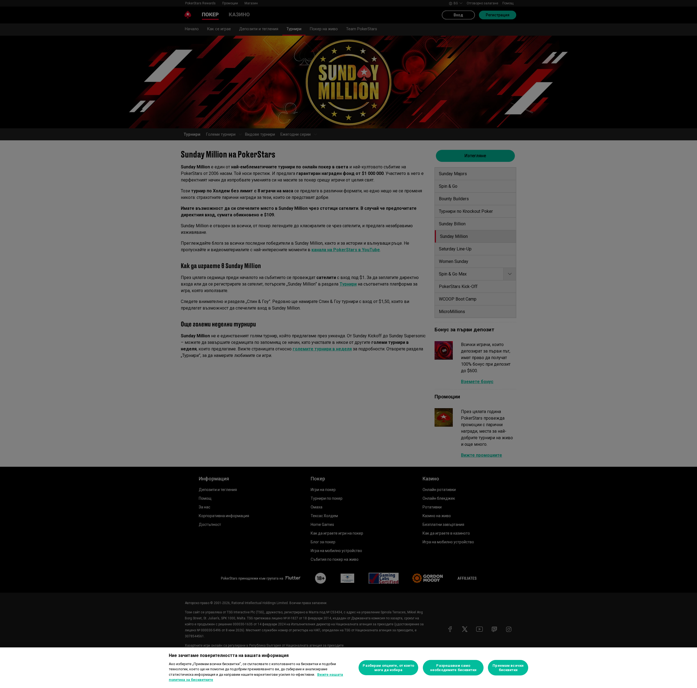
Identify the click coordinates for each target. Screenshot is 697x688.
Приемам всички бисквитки (508, 667)
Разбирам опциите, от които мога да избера (388, 667)
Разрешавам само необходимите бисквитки (453, 667)
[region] (348, 667)
